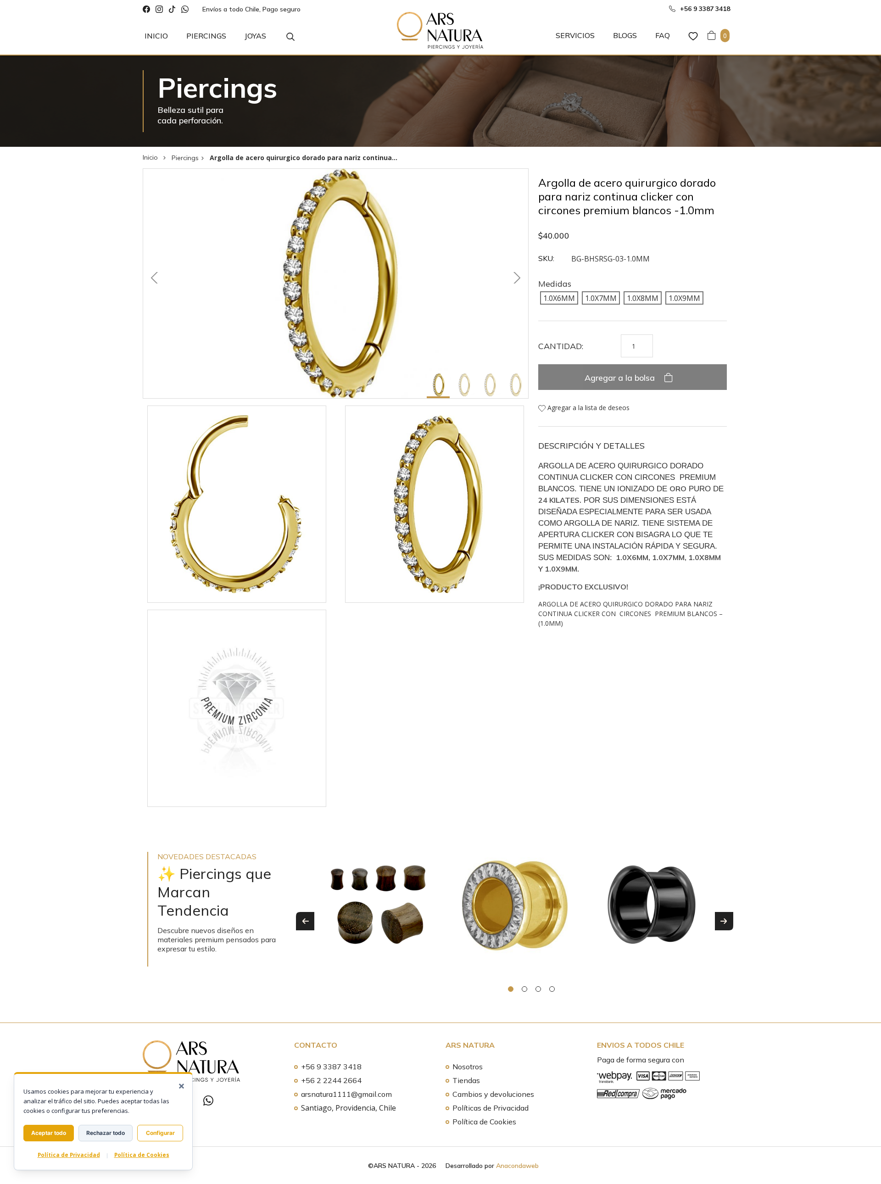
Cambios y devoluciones (493, 1094)
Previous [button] (305, 921)
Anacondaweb (517, 1166)
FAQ (662, 35)
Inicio (156, 35)
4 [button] (552, 989)
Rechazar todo (105, 1132)
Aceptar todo (48, 1132)
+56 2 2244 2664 (331, 1080)
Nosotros (467, 1066)
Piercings (206, 35)
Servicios (575, 35)
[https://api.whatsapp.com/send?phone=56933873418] (185, 9)
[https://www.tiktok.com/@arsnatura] (172, 9)
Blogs (625, 35)
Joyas (255, 35)
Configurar (160, 1132)
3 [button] (538, 989)
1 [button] (510, 989)
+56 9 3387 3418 (331, 1066)
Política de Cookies (484, 1121)
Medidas (554, 283)
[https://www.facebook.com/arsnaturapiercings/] (146, 9)
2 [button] (524, 989)
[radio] (559, 298)
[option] (378, 914)
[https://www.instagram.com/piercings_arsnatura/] (159, 9)
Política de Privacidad (69, 1154)
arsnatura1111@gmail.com (346, 1094)
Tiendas (466, 1080)
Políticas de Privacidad (490, 1107)
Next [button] (724, 921)
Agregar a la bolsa (621, 377)
